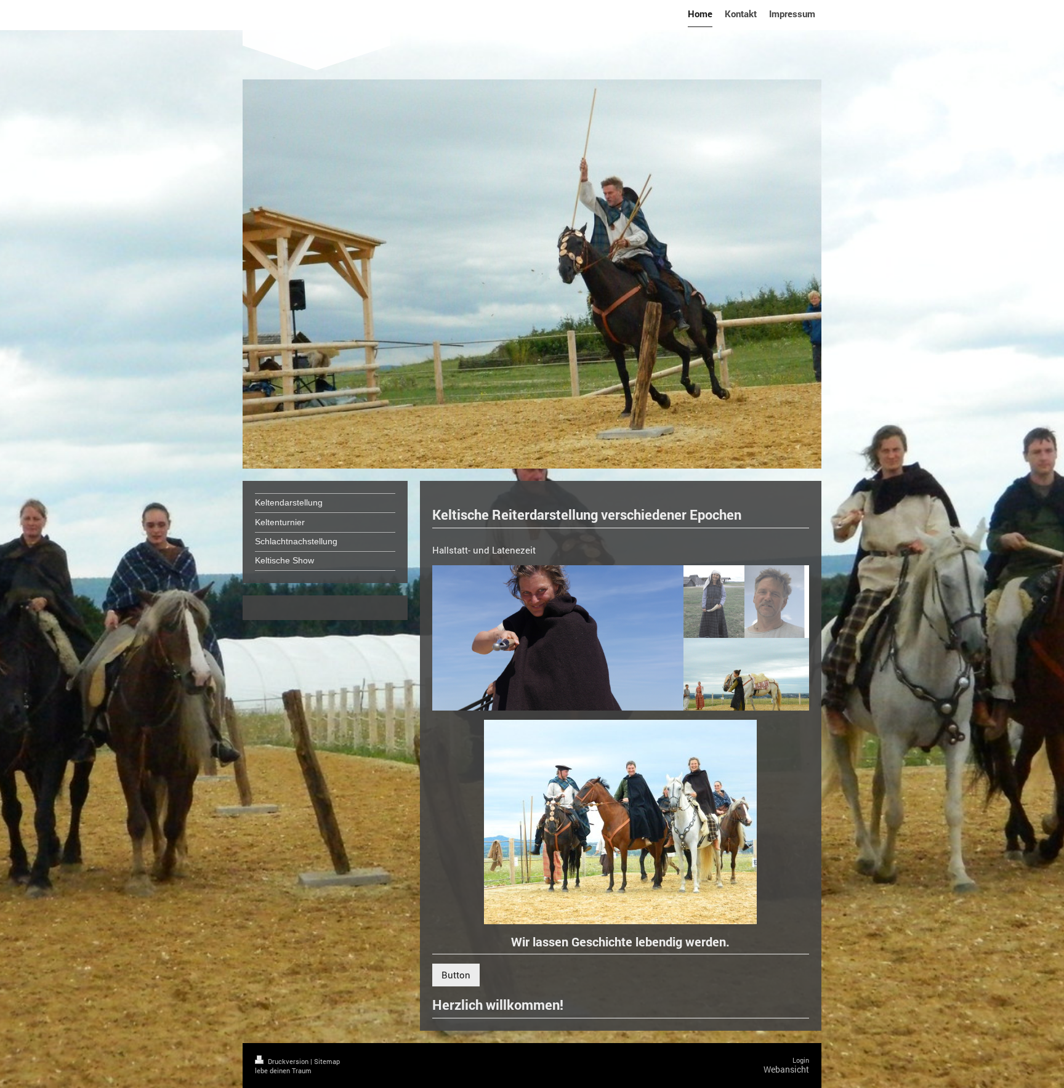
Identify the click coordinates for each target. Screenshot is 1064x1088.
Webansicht (786, 1069)
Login (800, 1060)
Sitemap (327, 1061)
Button (455, 975)
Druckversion (288, 1061)
